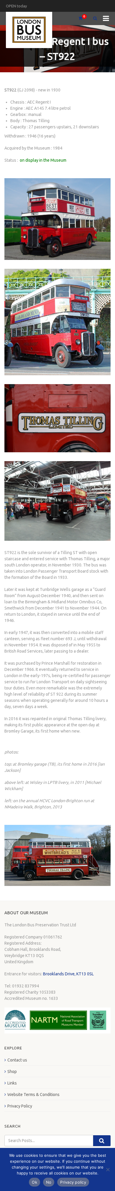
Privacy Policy (19, 1106)
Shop (12, 1071)
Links (12, 1083)
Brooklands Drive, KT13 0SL (68, 974)
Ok (34, 1182)
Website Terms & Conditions (33, 1094)
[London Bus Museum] (29, 30)
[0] (77, 18)
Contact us (17, 1060)
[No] (108, 1169)
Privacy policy (73, 1182)
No (49, 1182)
